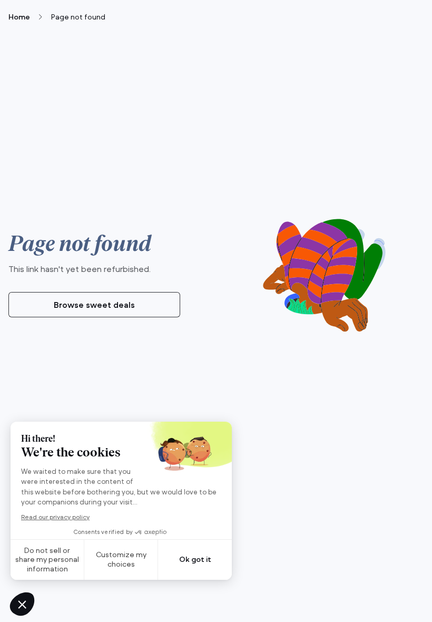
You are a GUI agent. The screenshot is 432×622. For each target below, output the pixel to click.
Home (19, 17)
